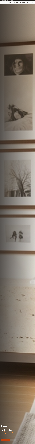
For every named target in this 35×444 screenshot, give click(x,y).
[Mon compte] (32, 2)
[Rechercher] (31, 2)
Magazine (23, 2)
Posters (17, 2)
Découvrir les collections (5, 440)
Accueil (10, 2)
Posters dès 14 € (13, 440)
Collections (13, 2)
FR (32, 0)
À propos (27, 2)
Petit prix (20, 2)
